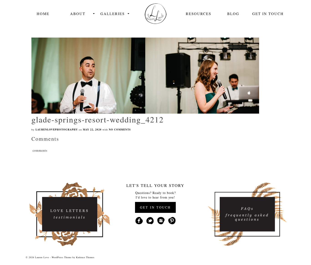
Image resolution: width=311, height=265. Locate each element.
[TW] (150, 220)
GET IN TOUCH (155, 207)
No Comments (120, 129)
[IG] (161, 220)
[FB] (139, 220)
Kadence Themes (85, 257)
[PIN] (171, 220)
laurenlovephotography (57, 129)
